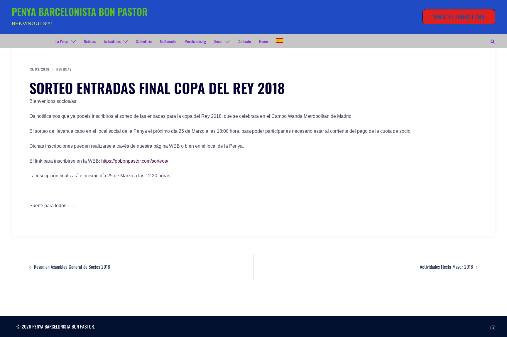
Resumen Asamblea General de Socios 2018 (72, 266)
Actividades (112, 41)
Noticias (90, 41)
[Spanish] (279, 40)
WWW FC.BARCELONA (459, 16)
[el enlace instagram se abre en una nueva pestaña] (493, 326)
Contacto (244, 41)
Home (263, 41)
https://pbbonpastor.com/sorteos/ (134, 161)
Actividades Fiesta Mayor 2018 (446, 266)
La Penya (62, 41)
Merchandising (195, 41)
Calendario (144, 41)
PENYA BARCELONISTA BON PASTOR (80, 11)
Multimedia (168, 41)
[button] (493, 41)
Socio (218, 41)
